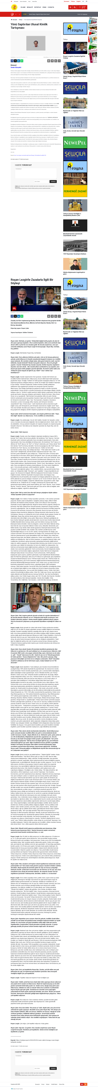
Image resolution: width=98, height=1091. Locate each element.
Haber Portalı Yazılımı (18, 1088)
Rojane (23, 7)
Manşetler (16, 1)
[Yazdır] (48, 60)
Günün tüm (82, 14)
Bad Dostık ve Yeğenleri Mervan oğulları (39, 14)
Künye (42, 1084)
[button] (52, 60)
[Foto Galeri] (86, 1)
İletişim (47, 1084)
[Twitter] (15, 60)
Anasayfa (14, 19)
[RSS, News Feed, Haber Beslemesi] (85, 1084)
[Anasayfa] (11, 1)
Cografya (51, 7)
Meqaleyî (30, 7)
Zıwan (44, 7)
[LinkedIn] (18, 60)
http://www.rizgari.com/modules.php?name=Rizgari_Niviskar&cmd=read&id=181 (30, 155)
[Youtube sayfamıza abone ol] (82, 1084)
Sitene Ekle (34, 1)
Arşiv (29, 1)
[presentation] (16, 14)
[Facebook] (12, 60)
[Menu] (70, 7)
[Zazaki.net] (14, 7)
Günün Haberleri (23, 1)
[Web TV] (83, 1)
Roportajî (37, 7)
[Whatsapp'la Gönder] (21, 60)
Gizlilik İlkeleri (54, 1084)
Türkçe (20, 19)
